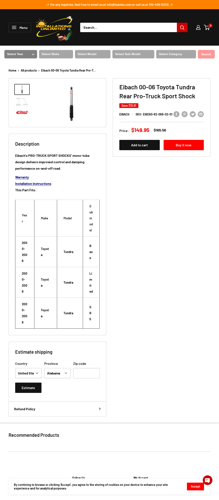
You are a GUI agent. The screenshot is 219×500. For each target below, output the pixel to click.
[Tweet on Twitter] (193, 114)
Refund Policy (24, 409)
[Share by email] (201, 114)
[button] (207, 480)
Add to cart (139, 145)
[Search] (182, 27)
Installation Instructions (33, 183)
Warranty (22, 177)
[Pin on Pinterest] (185, 114)
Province (51, 363)
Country (21, 363)
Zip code (79, 363)
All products (29, 70)
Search (206, 54)
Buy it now (183, 145)
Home (12, 70)
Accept (195, 486)
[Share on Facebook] (176, 114)
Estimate (28, 388)
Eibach (124, 114)
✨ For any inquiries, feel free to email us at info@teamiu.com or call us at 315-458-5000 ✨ (109, 4)
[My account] (198, 27)
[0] (207, 27)
